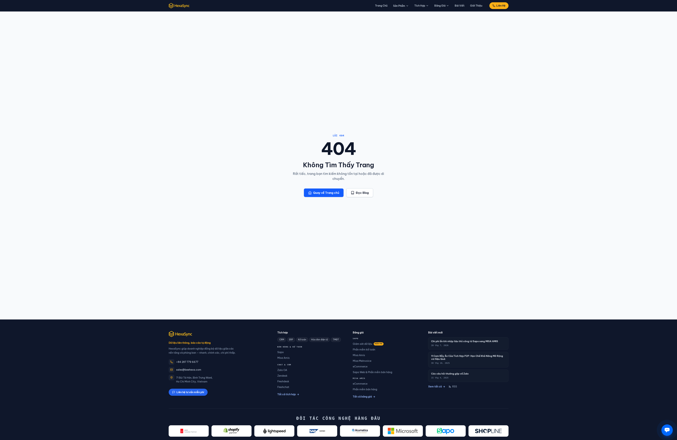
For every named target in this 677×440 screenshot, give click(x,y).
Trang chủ (381, 5)
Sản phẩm (399, 5)
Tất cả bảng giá (364, 396)
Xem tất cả (436, 386)
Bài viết (459, 5)
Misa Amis (283, 357)
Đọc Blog (362, 193)
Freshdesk (283, 381)
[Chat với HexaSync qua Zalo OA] (667, 430)
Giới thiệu (476, 5)
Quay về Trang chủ (326, 193)
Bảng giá (439, 5)
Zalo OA (282, 370)
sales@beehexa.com (188, 369)
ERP (291, 339)
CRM (281, 339)
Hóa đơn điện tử (319, 339)
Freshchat (283, 387)
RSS (454, 386)
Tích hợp (419, 5)
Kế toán (302, 339)
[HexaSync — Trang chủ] (179, 5)
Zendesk (282, 375)
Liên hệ (500, 5)
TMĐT (336, 339)
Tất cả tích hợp (288, 394)
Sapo (280, 352)
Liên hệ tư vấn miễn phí (190, 392)
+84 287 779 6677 (187, 362)
